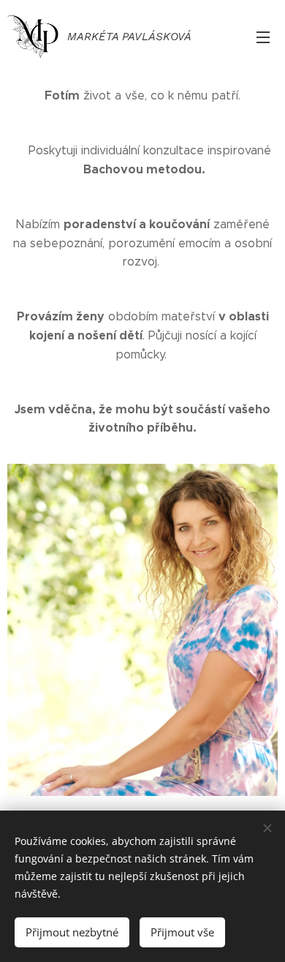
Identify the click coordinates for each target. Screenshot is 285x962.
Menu (263, 36)
